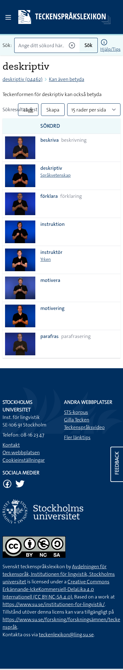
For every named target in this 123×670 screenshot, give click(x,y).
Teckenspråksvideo (84, 427)
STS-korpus (76, 412)
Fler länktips (77, 437)
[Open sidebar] (8, 17)
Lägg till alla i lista (28, 111)
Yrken (45, 259)
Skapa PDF (52, 111)
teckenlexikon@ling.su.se (66, 634)
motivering (52, 308)
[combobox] (46, 45)
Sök (88, 45)
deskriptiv (51, 168)
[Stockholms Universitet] (61, 511)
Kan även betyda (66, 79)
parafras (49, 336)
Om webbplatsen (21, 452)
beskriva (49, 140)
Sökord (50, 126)
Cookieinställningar (24, 460)
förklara (49, 196)
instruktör (51, 252)
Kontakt (11, 445)
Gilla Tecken (76, 419)
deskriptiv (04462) (23, 79)
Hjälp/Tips (110, 49)
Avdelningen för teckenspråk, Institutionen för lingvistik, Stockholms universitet (59, 574)
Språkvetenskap (55, 175)
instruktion (52, 224)
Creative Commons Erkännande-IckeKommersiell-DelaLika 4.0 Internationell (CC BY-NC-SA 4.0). (56, 589)
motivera (50, 280)
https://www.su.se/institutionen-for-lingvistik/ (54, 604)
